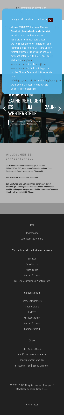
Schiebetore (32, 264)
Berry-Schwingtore (32, 301)
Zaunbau (32, 258)
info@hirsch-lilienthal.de (33, 8)
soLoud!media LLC (38, 388)
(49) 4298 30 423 (32, 349)
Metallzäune (32, 270)
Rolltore (32, 312)
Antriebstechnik (32, 317)
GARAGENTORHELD (13, 168)
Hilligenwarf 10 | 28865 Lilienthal (32, 365)
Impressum (32, 233)
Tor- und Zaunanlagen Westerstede (32, 281)
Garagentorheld (32, 329)
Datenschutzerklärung (32, 238)
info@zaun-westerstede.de (32, 354)
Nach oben (32, 404)
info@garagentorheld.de (23, 80)
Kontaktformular (32, 275)
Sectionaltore (32, 306)
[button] (59, 108)
